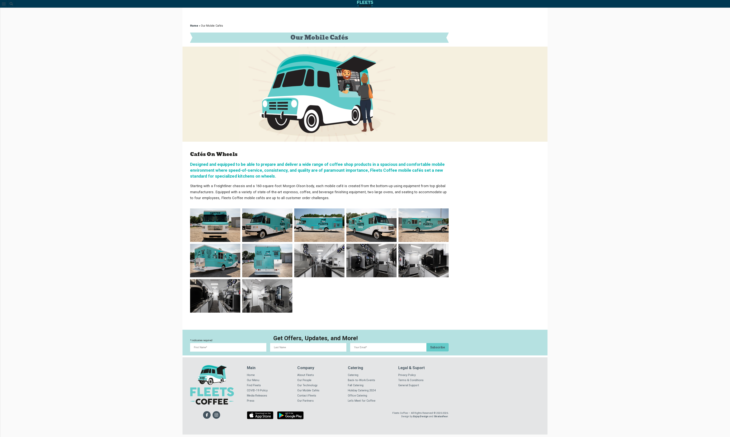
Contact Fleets (305, 378)
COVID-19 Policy (256, 374)
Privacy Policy (405, 360)
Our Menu (252, 365)
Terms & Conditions (409, 365)
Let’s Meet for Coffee (360, 383)
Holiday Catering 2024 (360, 374)
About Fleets (304, 360)
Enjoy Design (424, 398)
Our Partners (304, 383)
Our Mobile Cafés (307, 374)
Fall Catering (355, 369)
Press (250, 383)
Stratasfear (442, 398)
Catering (352, 360)
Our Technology (306, 369)
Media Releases (256, 378)
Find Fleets (253, 369)
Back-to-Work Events (359, 365)
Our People (303, 365)
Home (193, 25)
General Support (407, 369)
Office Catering (356, 378)
